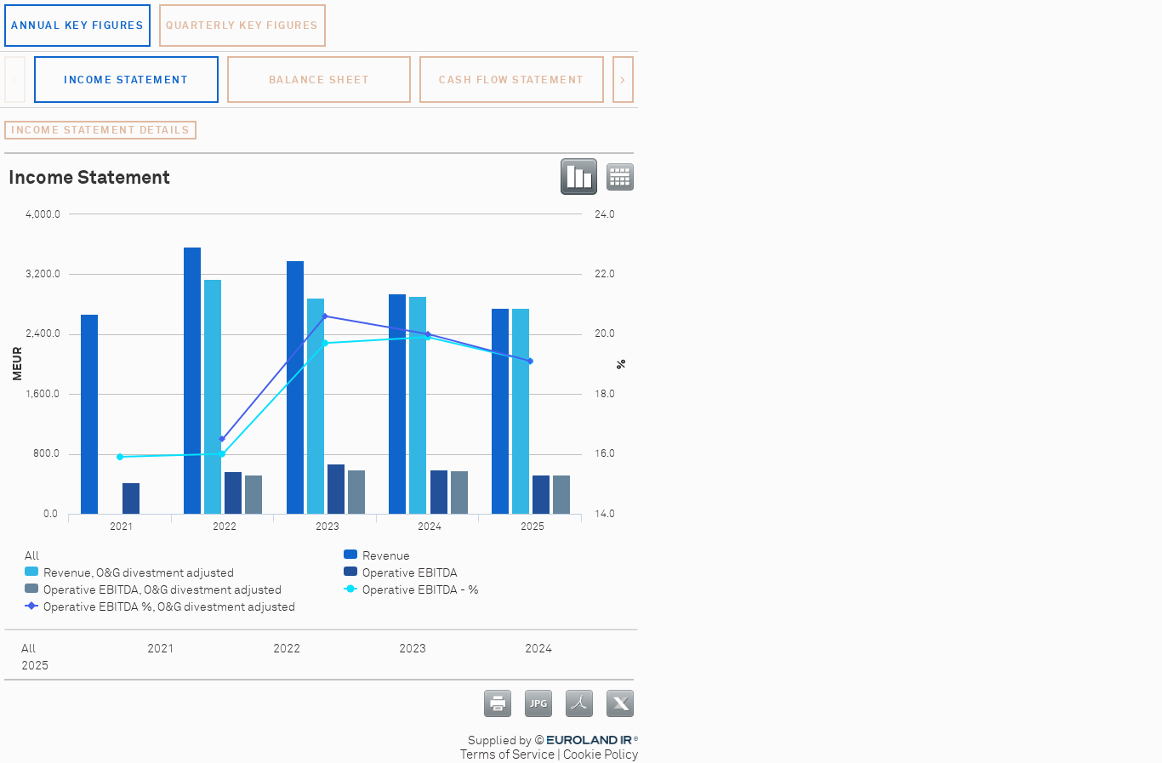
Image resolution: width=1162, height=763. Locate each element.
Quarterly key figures (242, 25)
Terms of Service (507, 755)
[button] (77, 25)
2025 (34, 665)
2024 (538, 648)
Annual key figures (77, 25)
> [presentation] (623, 80)
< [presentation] (15, 80)
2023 (412, 648)
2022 (286, 648)
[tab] (126, 79)
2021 (160, 648)
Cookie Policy (600, 755)
